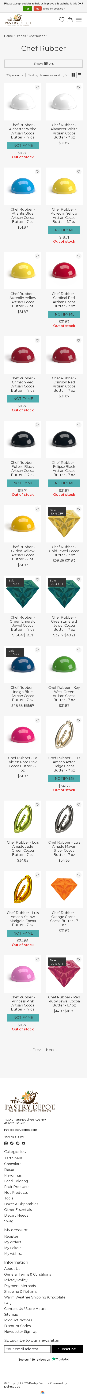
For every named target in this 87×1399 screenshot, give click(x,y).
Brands (21, 36)
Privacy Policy (15, 1280)
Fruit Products (16, 1187)
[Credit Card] (42, 1393)
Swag (9, 1221)
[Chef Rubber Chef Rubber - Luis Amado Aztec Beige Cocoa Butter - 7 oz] (64, 734)
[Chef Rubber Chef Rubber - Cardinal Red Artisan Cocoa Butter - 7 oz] (64, 270)
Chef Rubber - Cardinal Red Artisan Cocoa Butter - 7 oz (64, 300)
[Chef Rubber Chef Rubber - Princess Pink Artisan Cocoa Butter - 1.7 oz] (22, 974)
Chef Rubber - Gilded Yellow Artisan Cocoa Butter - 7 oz (23, 553)
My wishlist (13, 1254)
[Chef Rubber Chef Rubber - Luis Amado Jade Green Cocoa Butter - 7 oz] (22, 819)
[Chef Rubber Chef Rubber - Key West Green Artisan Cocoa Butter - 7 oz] (64, 664)
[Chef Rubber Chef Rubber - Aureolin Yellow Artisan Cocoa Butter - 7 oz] (22, 270)
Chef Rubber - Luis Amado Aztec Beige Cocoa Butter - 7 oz (64, 764)
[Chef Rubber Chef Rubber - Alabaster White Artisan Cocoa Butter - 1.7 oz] (22, 101)
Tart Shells (13, 1158)
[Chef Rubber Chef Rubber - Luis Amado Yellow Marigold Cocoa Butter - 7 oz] (22, 889)
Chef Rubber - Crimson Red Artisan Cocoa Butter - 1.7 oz (23, 384)
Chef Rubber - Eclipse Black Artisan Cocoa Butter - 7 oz (64, 469)
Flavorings (13, 1175)
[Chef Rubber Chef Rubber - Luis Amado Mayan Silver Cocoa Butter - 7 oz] (64, 819)
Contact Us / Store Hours (25, 1309)
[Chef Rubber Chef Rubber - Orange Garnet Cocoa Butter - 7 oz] (64, 889)
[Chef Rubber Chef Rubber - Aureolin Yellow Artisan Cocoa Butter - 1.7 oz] (64, 186)
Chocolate (13, 1164)
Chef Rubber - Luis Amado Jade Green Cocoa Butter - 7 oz (23, 848)
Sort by (33, 75)
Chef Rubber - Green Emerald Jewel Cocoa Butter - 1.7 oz (23, 623)
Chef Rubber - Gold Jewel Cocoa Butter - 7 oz (64, 551)
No (37, 8)
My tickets (12, 1248)
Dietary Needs (16, 1215)
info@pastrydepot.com (20, 1129)
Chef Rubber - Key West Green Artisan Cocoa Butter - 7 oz (64, 694)
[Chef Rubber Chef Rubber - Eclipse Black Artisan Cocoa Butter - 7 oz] (64, 439)
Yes (27, 8)
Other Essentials (18, 1210)
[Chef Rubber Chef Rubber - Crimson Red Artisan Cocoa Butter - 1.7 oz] (22, 355)
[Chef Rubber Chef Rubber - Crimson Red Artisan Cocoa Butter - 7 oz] (64, 355)
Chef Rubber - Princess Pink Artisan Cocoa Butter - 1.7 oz (23, 1003)
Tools (8, 1198)
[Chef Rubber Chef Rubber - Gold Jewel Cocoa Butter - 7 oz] (64, 523)
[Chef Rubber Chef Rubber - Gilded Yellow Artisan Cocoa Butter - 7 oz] (22, 523)
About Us (12, 1269)
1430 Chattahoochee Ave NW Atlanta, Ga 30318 (25, 1121)
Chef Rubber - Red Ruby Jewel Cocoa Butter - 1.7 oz (64, 1001)
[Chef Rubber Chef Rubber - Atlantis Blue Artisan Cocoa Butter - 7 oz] (22, 186)
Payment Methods (20, 1286)
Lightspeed (12, 1386)
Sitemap (11, 1314)
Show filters (44, 63)
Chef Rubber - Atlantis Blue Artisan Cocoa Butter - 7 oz (23, 215)
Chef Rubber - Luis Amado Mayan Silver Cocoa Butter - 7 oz (64, 848)
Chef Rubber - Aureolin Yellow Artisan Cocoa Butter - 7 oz (23, 300)
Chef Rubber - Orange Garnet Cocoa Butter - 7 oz (64, 919)
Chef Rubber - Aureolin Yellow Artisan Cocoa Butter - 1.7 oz (64, 215)
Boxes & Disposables (21, 1204)
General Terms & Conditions (27, 1274)
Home (8, 36)
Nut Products (16, 1193)
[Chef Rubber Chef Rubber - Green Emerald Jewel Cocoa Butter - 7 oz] (64, 594)
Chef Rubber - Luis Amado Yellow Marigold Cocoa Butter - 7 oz (23, 919)
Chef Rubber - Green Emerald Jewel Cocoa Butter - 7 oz (64, 623)
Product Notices (18, 1320)
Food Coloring (16, 1181)
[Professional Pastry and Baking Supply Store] (18, 19)
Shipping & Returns (20, 1292)
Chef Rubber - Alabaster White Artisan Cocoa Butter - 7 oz (64, 131)
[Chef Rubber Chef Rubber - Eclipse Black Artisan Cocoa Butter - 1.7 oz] (22, 439)
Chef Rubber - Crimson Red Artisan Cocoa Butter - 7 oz (64, 384)
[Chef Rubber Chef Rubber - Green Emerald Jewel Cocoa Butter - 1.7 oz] (22, 594)
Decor (9, 1170)
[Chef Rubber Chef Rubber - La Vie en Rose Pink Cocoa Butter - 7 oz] (22, 734)
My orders (12, 1242)
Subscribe (67, 1349)
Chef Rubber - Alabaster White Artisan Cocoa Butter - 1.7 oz (22, 131)
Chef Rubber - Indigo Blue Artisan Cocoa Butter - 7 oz (23, 694)
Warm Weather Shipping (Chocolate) (35, 1297)
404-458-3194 (14, 1136)
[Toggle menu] (78, 19)
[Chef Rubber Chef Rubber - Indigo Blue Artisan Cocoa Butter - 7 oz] (22, 664)
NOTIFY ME (23, 146)
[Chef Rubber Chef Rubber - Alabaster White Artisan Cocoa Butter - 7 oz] (64, 101)
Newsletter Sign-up (21, 1332)
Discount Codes (17, 1326)
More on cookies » (54, 8)
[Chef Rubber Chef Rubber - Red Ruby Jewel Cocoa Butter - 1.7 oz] (64, 974)
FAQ (7, 1303)
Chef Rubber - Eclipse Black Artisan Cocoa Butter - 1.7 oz (23, 469)
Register (11, 1236)
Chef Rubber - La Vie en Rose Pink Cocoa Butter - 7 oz (22, 764)
